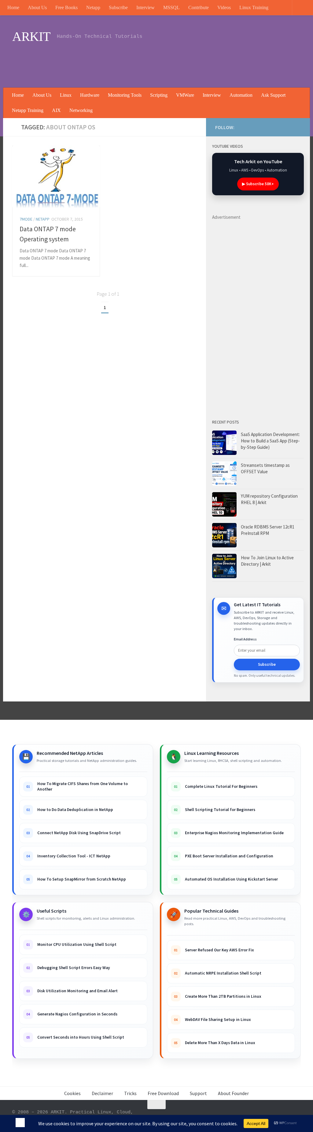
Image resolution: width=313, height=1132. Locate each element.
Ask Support (273, 95)
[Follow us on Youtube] (248, 127)
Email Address (245, 639)
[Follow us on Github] (287, 127)
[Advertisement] (189, 62)
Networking (81, 110)
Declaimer (102, 1093)
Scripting (159, 95)
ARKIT (31, 37)
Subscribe (118, 7)
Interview (145, 7)
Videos (224, 7)
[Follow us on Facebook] (277, 127)
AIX (56, 110)
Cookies (72, 1093)
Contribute (198, 7)
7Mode (26, 219)
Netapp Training (27, 110)
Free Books (66, 7)
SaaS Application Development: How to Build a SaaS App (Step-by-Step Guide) (270, 440)
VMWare (185, 95)
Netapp (93, 7)
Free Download (163, 1093)
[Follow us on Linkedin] (267, 127)
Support (198, 1093)
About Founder (233, 1093)
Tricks (130, 1093)
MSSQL (171, 7)
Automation (241, 95)
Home (13, 7)
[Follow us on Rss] (258, 127)
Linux (66, 95)
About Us (37, 7)
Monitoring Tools (125, 95)
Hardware (89, 95)
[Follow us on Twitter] (297, 127)
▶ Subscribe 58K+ (258, 183)
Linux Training (253, 7)
